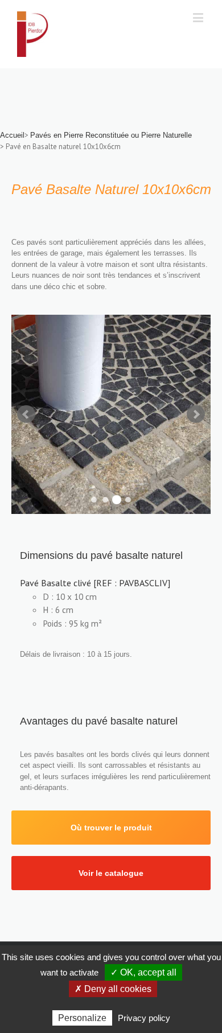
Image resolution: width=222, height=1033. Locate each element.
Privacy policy (144, 1018)
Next (196, 414)
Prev (26, 414)
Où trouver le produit (111, 827)
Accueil (12, 135)
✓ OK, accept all (143, 972)
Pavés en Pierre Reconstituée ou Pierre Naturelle (111, 135)
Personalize (82, 1018)
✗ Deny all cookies (113, 989)
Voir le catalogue (111, 873)
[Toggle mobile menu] (199, 17)
